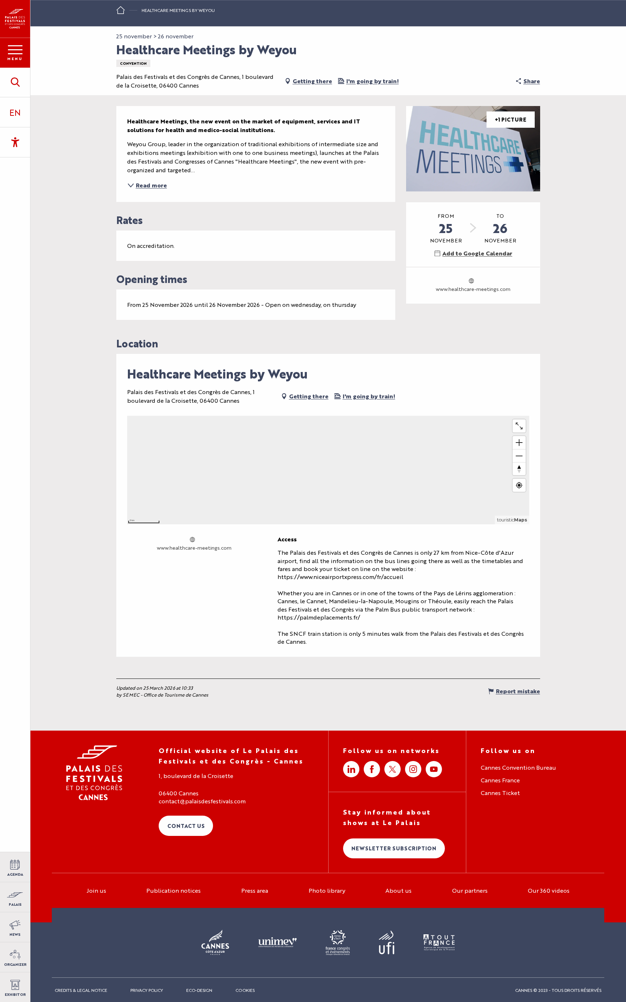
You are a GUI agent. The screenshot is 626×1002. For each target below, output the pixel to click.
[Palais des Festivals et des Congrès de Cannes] (94, 772)
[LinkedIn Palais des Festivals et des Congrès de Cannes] (351, 769)
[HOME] (120, 12)
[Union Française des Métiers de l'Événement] (277, 942)
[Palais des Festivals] (15, 19)
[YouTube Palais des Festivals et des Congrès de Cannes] (434, 769)
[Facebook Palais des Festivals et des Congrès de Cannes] (372, 769)
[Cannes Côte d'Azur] (215, 943)
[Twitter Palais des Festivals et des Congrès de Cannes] (392, 769)
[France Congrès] (338, 942)
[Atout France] (439, 942)
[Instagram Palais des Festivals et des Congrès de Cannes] (413, 769)
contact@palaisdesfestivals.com (202, 801)
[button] (15, 82)
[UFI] (387, 943)
